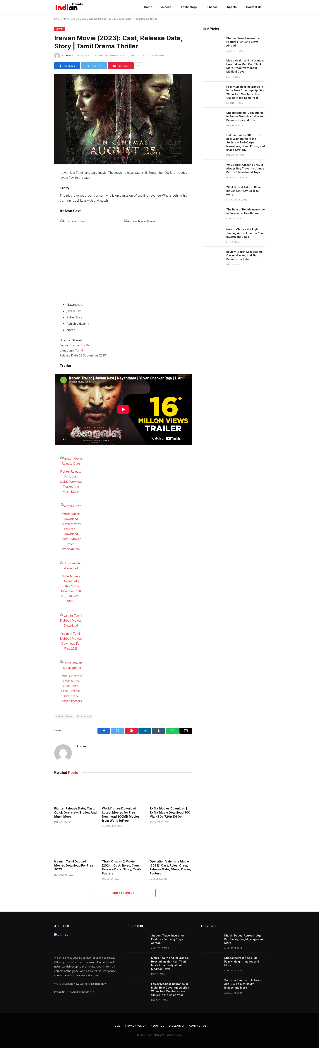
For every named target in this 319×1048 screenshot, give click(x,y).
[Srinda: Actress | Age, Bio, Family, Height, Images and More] (211, 963)
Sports (232, 7)
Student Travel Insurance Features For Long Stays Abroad (243, 42)
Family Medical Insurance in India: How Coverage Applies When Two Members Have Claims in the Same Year (245, 92)
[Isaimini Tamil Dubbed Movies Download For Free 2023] (71, 620)
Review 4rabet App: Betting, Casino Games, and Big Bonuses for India (244, 255)
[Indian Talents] (69, 7)
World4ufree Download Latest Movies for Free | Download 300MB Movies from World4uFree (121, 814)
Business (165, 7)
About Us (157, 1025)
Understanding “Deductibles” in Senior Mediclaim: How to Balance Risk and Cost (245, 116)
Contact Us (254, 7)
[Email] (41, 221)
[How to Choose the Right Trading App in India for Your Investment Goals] (213, 234)
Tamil (79, 350)
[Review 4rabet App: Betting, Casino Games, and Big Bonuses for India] (213, 257)
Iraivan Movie (64, 716)
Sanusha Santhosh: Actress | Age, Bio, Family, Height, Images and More (243, 984)
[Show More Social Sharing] (138, 65)
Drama (59, 28)
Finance (212, 7)
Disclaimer (177, 1025)
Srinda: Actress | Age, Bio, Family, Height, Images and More (241, 961)
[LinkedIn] (41, 197)
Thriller (85, 345)
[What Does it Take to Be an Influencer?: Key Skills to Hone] (213, 192)
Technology (189, 7)
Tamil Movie (84, 716)
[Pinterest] (41, 213)
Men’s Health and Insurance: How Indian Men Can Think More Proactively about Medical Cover (245, 66)
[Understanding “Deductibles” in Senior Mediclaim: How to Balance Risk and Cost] (213, 118)
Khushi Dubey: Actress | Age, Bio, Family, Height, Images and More (244, 939)
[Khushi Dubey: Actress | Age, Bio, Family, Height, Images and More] (211, 940)
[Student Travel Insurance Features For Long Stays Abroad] (213, 43)
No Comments (139, 55)
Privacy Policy (135, 1025)
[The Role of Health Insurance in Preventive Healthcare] (213, 214)
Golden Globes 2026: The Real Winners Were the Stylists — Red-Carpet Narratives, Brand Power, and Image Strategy (245, 142)
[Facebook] (41, 182)
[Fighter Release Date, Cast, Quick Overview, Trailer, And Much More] (71, 461)
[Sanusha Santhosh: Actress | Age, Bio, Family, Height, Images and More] (211, 985)
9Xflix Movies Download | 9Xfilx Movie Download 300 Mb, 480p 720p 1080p (170, 812)
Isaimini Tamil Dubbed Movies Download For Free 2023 (73, 865)
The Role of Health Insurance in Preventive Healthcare (245, 211)
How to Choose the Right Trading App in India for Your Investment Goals (245, 233)
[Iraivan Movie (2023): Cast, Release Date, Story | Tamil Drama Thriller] (123, 119)
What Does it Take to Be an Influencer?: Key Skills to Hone (244, 191)
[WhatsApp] (41, 205)
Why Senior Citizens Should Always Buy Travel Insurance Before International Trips (245, 168)
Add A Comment (123, 893)
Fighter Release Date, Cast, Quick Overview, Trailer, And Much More (71, 481)
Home (148, 7)
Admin (69, 55)
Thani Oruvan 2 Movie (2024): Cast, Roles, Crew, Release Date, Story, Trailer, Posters (122, 867)
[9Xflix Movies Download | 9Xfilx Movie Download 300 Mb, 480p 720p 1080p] (71, 566)
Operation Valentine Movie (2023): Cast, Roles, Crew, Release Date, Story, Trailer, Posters (170, 867)
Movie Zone (69, 18)
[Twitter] (41, 190)
